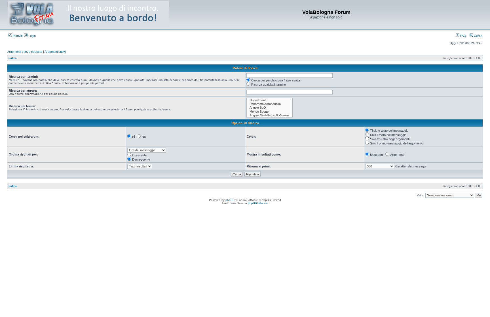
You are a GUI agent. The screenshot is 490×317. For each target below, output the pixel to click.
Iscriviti (17, 35)
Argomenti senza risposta (24, 51)
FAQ (462, 35)
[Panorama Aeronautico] (269, 104)
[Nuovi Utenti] (269, 100)
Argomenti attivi (55, 51)
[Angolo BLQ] (269, 108)
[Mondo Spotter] (269, 112)
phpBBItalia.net (258, 203)
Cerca (477, 35)
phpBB (230, 199)
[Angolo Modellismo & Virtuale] (269, 115)
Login (32, 35)
